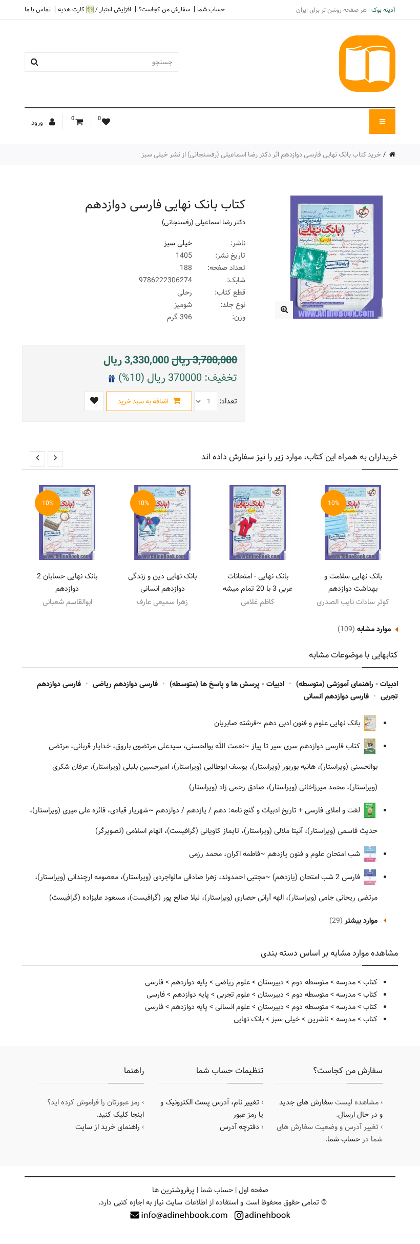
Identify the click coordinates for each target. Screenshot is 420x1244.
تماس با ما (38, 9)
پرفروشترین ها (173, 1190)
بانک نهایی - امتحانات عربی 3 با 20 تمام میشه (257, 582)
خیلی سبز (178, 243)
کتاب (370, 982)
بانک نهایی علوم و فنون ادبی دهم (313, 723)
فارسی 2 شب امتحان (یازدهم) (317, 877)
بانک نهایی (249, 1019)
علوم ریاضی (232, 982)
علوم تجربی (233, 994)
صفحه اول (253, 1190)
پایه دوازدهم (189, 982)
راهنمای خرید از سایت (107, 1127)
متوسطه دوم (309, 982)
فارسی (154, 982)
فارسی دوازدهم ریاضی (125, 684)
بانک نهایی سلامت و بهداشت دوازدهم (353, 582)
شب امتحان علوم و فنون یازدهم (314, 854)
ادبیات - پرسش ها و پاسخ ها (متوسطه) (227, 684)
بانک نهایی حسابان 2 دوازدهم (67, 582)
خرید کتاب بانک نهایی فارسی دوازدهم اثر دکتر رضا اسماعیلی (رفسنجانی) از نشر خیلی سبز (261, 154)
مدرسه (345, 982)
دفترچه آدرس (239, 1127)
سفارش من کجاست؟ (164, 9)
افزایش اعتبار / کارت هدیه (94, 9)
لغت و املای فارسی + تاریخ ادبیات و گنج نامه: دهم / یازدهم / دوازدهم (259, 810)
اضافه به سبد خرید (144, 401)
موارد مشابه (374, 629)
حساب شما (211, 9)
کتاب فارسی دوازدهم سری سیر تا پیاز (306, 746)
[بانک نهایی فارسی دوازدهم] (284, 310)
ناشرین (317, 1019)
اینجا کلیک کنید (121, 1115)
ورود (38, 122)
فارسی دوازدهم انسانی (336, 696)
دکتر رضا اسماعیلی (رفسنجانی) (203, 222)
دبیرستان (271, 982)
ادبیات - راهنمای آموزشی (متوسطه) (347, 684)
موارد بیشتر (361, 921)
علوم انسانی (232, 1007)
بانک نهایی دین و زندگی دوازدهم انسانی (162, 582)
